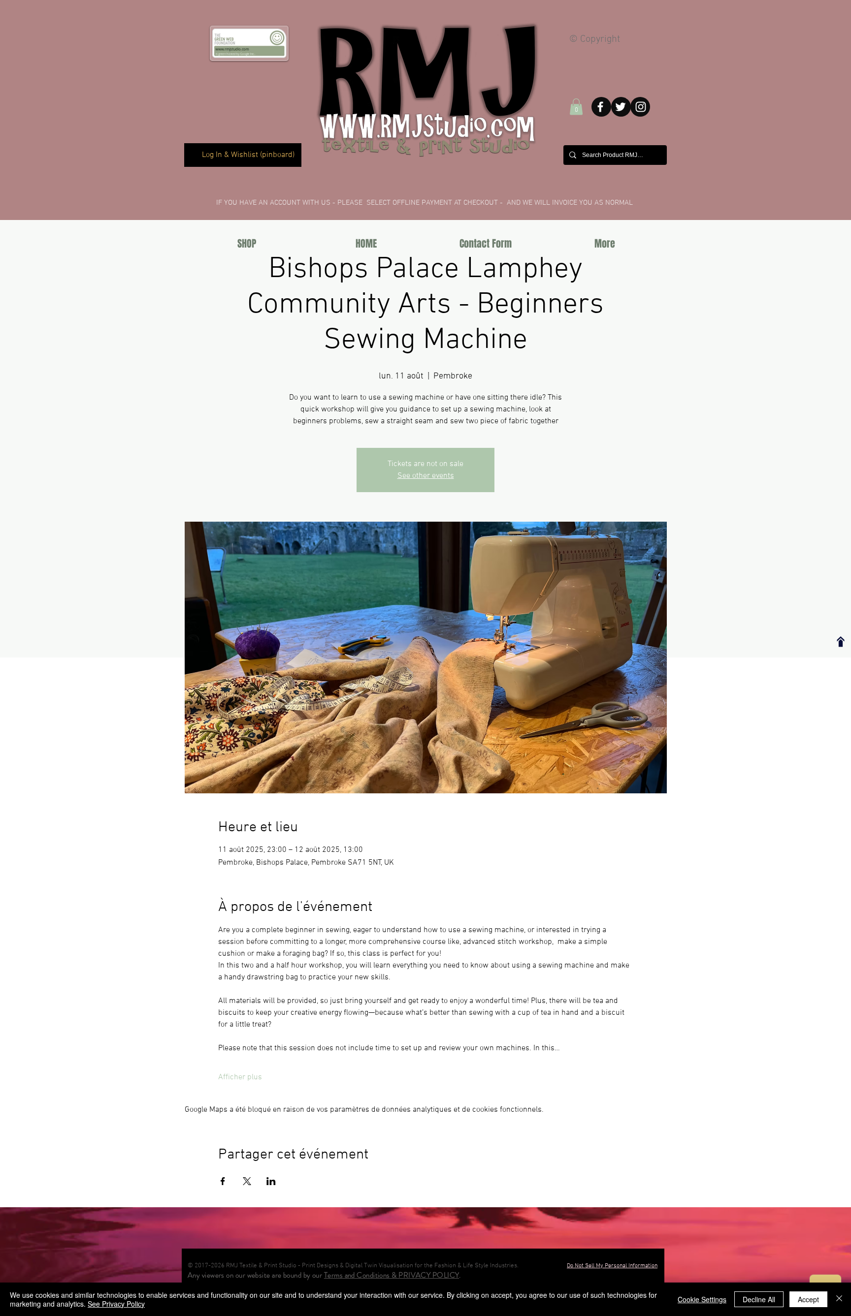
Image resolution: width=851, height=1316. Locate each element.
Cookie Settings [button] (702, 1299)
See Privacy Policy (116, 1304)
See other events (425, 476)
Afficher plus (240, 1077)
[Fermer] (839, 1299)
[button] (576, 106)
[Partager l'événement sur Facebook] (223, 1181)
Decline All (759, 1299)
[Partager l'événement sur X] (247, 1181)
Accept (808, 1299)
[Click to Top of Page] (840, 641)
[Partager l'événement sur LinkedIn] (271, 1181)
